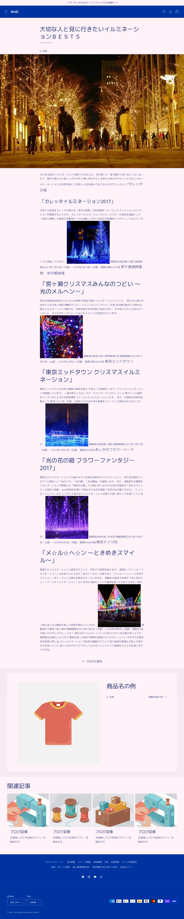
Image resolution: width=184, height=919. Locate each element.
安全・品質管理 (112, 861)
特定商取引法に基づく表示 (105, 867)
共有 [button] (45, 50)
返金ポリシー (126, 867)
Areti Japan (18, 912)
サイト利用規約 (129, 861)
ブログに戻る (94, 661)
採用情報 (97, 861)
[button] (6, 11)
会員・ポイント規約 (60, 867)
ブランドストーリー (54, 861)
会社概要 (71, 861)
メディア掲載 (84, 861)
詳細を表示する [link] (156, 696)
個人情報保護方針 (81, 867)
